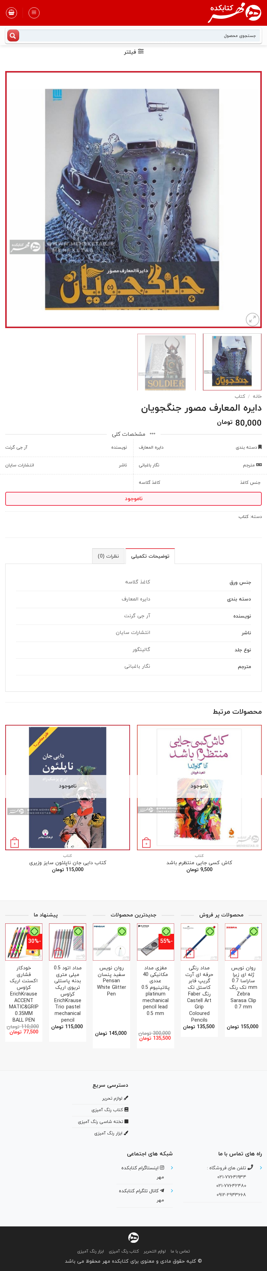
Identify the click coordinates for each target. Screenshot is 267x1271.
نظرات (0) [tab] (108, 556)
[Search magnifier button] (13, 35)
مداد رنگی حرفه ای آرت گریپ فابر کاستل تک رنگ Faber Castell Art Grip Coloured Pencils (199, 994)
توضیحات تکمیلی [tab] (150, 556)
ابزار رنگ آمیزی (90, 1251)
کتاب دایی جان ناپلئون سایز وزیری (67, 863)
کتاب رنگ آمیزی (124, 1251)
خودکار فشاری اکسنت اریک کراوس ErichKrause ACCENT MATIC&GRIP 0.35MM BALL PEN (24, 994)
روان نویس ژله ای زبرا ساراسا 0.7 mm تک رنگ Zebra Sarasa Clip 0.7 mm (243, 988)
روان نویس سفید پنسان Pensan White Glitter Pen (111, 981)
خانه (257, 396)
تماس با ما (180, 1251)
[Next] (14, 199)
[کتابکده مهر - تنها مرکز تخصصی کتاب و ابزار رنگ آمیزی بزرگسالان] (133, 1237)
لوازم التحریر (155, 1251)
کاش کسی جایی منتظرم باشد (199, 863)
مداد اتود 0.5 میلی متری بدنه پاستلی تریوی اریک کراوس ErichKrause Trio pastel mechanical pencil (68, 994)
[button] (34, 12)
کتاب (240, 396)
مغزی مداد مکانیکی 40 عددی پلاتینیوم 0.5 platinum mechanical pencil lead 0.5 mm (155, 991)
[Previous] (248, 199)
